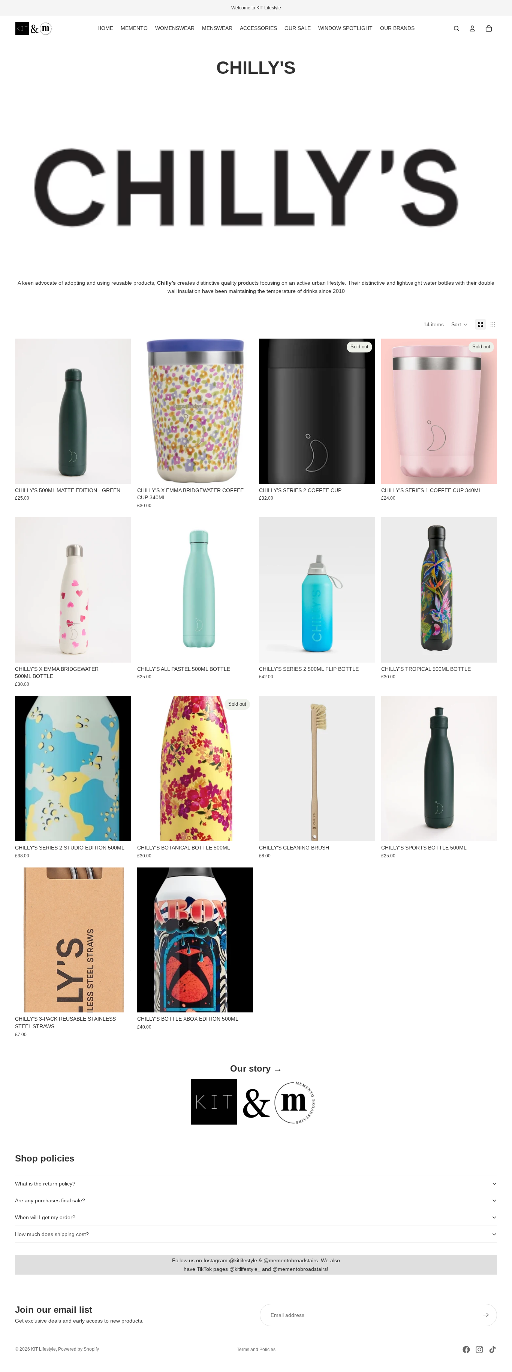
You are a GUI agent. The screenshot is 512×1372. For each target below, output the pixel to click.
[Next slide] (120, 411)
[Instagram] (479, 1349)
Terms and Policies (256, 1349)
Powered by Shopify (78, 1349)
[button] (459, 324)
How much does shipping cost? (52, 1234)
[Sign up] (486, 1315)
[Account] (472, 28)
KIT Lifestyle (43, 1349)
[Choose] (241, 472)
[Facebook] (466, 1349)
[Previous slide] (26, 411)
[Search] (456, 28)
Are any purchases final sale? (50, 1200)
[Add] (119, 472)
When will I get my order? (45, 1217)
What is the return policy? (45, 1184)
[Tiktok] (492, 1349)
